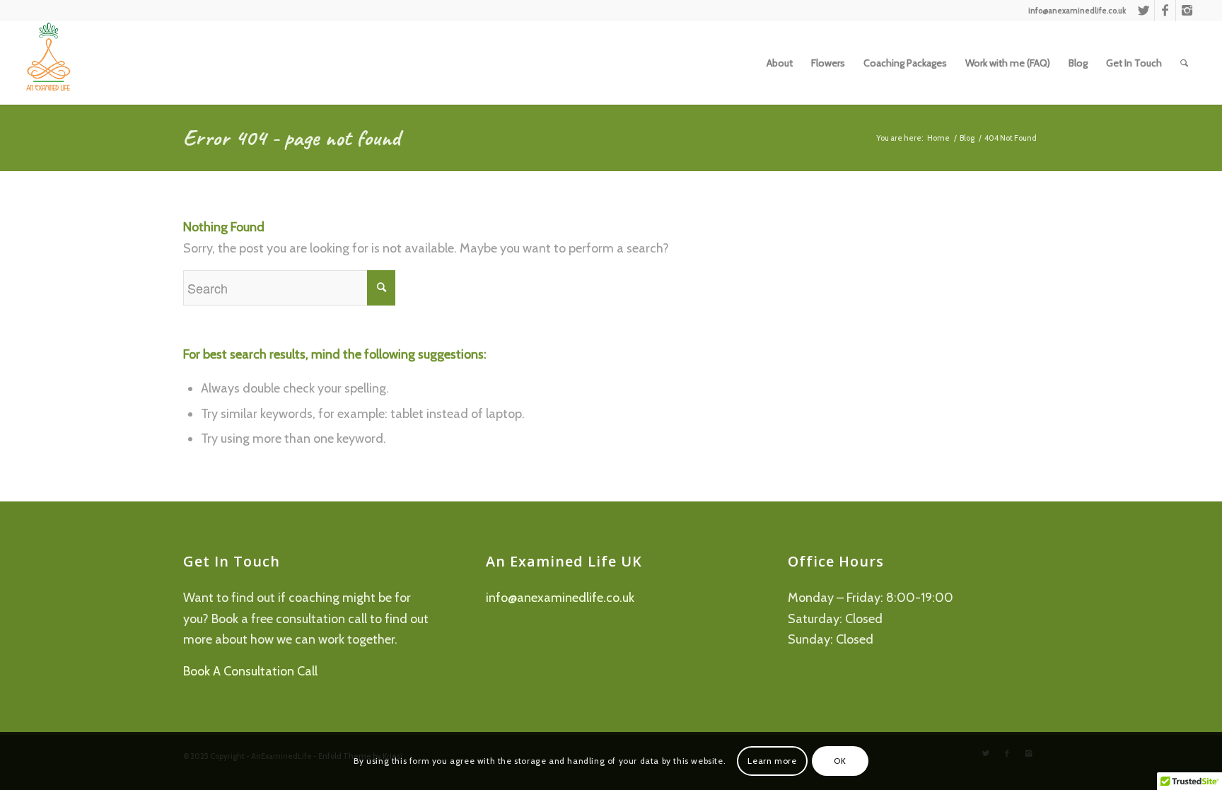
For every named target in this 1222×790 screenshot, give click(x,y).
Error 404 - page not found (291, 137)
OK (840, 760)
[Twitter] (1144, 10)
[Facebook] (1165, 10)
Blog (967, 138)
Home (938, 138)
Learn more (771, 760)
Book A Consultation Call (250, 671)
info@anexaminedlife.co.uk (560, 597)
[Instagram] (1186, 10)
